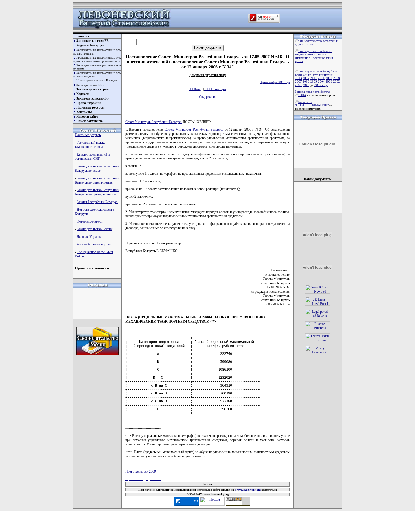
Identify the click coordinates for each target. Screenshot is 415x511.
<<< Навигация (215, 89)
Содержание (207, 97)
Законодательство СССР (90, 85)
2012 (306, 78)
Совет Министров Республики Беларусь (153, 122)
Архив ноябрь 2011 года (275, 82)
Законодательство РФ (92, 98)
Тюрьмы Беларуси (89, 221)
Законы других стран (92, 89)
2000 (306, 85)
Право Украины (88, 103)
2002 (336, 81)
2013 (298, 78)
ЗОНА (302, 95)
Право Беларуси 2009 (140, 471)
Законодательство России (94, 229)
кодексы (300, 54)
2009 (329, 78)
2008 (336, 78)
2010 (321, 78)
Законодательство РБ (92, 41)
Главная (82, 36)
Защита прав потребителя (312, 91)
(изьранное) (303, 57)
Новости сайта (87, 116)
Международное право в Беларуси (96, 80)
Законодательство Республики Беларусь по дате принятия (97, 180)
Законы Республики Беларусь (97, 202)
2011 (313, 78)
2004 (321, 81)
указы (322, 54)
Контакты (84, 112)
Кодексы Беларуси (90, 45)
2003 (329, 81)
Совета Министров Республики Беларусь (194, 129)
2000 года (321, 85)
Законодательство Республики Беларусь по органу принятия (97, 192)
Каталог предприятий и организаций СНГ (92, 156)
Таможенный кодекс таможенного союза (90, 145)
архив (299, 61)
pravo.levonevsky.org (247, 489)
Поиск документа (89, 121)
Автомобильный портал (94, 244)
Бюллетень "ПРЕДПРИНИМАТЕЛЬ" (312, 103)
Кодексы (82, 94)
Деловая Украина (89, 237)
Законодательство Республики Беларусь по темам (97, 168)
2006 (306, 81)
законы (311, 54)
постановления (323, 57)
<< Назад (195, 89)
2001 (298, 85)
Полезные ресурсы (90, 107)
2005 (313, 81)
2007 (298, 81)
